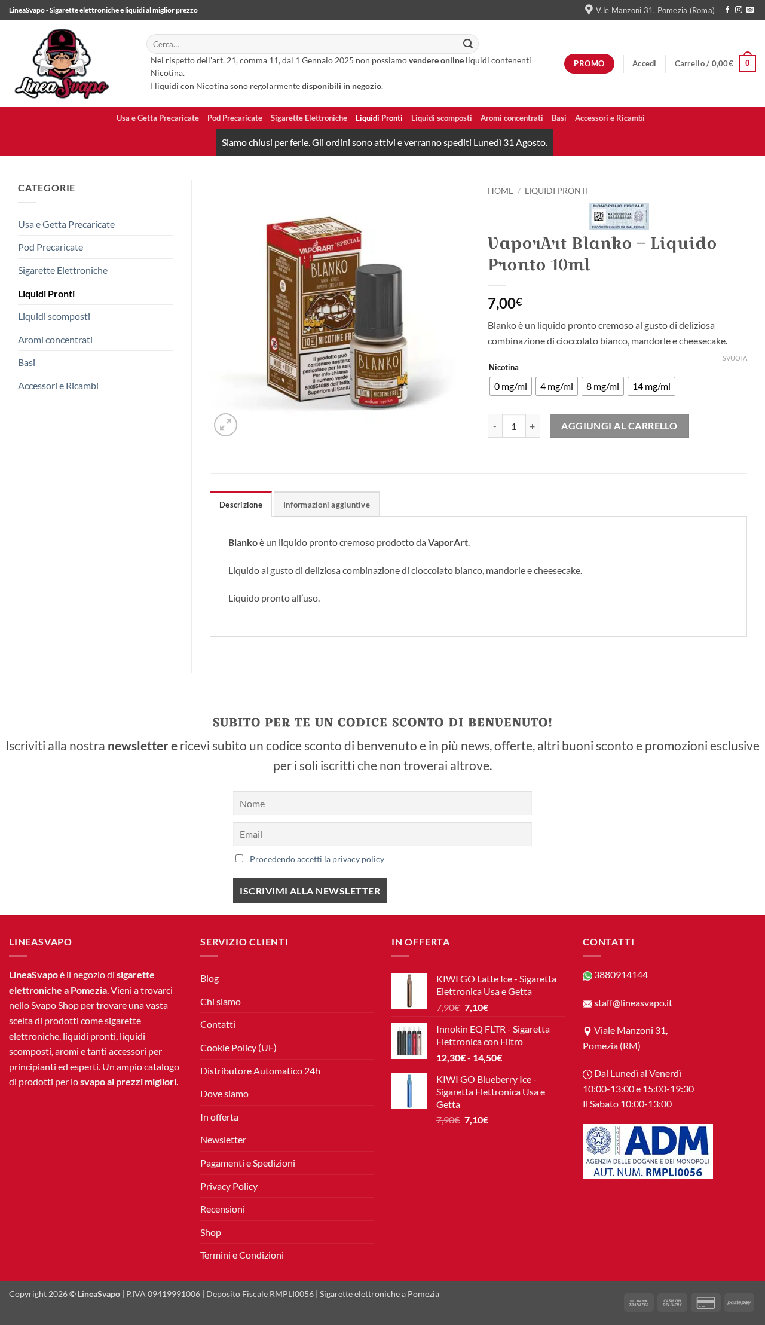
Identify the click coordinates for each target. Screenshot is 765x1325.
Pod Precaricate (234, 118)
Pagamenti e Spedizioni (247, 1162)
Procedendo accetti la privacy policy (317, 859)
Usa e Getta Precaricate (158, 118)
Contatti (217, 1024)
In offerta (219, 1116)
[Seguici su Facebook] (727, 10)
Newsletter (223, 1139)
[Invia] (468, 44)
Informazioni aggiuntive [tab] (326, 504)
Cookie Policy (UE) (238, 1047)
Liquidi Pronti (379, 118)
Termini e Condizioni (242, 1254)
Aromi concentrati (512, 118)
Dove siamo (224, 1093)
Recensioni (222, 1208)
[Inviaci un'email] (750, 10)
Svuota (735, 358)
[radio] (510, 386)
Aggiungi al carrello (619, 425)
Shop (210, 1232)
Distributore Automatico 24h (260, 1070)
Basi (559, 118)
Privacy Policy (229, 1186)
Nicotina (504, 368)
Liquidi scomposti (441, 118)
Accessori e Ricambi (610, 118)
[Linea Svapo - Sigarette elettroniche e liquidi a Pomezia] (68, 63)
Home (500, 191)
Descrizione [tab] (240, 504)
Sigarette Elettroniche (309, 118)
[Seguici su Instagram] (738, 10)
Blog (209, 978)
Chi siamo (220, 1001)
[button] (644, 63)
